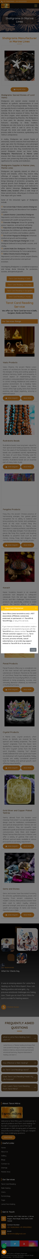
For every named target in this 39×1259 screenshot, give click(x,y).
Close (33, 650)
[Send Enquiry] (4, 1251)
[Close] (35, 608)
